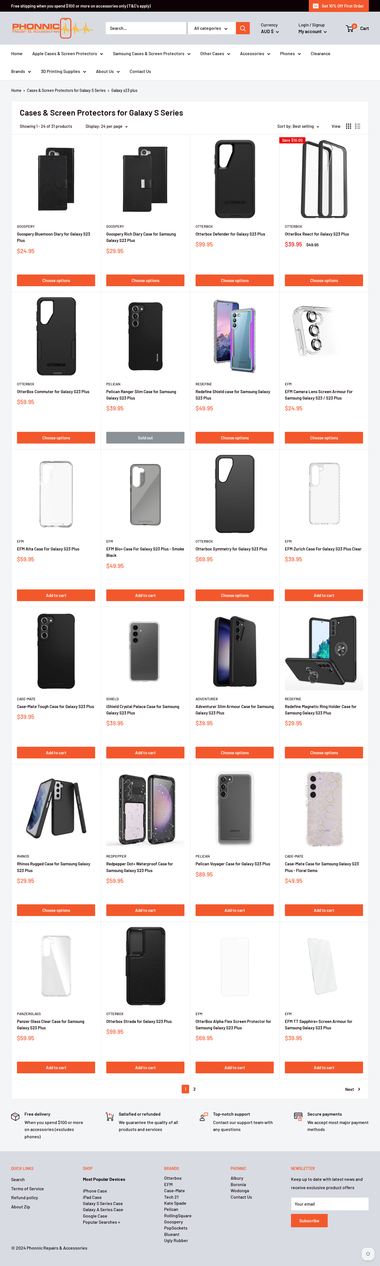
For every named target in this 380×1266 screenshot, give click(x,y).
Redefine (204, 384)
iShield (112, 699)
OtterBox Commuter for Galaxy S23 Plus (53, 391)
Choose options (56, 280)
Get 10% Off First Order (343, 5)
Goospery (26, 226)
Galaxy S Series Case (103, 1203)
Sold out (145, 437)
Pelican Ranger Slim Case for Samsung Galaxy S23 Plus (141, 394)
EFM (288, 384)
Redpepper (116, 856)
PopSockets (175, 1227)
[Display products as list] (357, 126)
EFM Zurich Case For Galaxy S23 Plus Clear (323, 548)
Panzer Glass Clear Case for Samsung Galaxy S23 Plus (50, 1024)
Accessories (252, 53)
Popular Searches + (101, 1222)
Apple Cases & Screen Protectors (64, 53)
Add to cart (56, 595)
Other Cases (212, 53)
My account (310, 31)
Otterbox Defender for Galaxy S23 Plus (230, 233)
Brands (18, 71)
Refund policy (24, 1197)
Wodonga (240, 1190)
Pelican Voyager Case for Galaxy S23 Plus (233, 863)
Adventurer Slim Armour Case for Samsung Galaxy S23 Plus (235, 709)
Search (18, 1179)
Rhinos (23, 856)
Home (17, 53)
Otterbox (204, 226)
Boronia (238, 1184)
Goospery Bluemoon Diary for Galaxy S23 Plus (53, 237)
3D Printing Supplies (60, 71)
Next (349, 1089)
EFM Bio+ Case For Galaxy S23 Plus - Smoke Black (145, 552)
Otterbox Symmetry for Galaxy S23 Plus (231, 548)
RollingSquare (178, 1215)
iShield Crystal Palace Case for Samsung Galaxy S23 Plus (142, 709)
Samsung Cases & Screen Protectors (148, 53)
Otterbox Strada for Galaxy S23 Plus (139, 1021)
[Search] (243, 28)
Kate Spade (175, 1203)
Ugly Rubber (176, 1240)
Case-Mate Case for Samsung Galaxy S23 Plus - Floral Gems (322, 867)
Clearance (320, 53)
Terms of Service (27, 1188)
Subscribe (309, 1220)
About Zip (20, 1206)
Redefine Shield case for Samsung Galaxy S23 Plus (233, 394)
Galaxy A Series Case (103, 1209)
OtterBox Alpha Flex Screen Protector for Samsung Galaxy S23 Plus (233, 1024)
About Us (105, 71)
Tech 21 (171, 1196)
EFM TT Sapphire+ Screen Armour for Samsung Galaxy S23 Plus (318, 1024)
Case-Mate (26, 699)
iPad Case (92, 1197)
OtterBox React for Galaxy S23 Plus (317, 233)
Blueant (171, 1234)
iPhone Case (95, 1190)
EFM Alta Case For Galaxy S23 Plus (48, 548)
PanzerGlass (29, 1014)
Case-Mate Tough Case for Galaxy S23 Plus (55, 706)
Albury (237, 1178)
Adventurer (207, 699)
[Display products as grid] (348, 126)
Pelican (113, 384)
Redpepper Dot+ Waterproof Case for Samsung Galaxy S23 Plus (139, 867)
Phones (287, 53)
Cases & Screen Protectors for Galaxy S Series (66, 90)
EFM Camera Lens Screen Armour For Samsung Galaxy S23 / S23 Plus (319, 394)
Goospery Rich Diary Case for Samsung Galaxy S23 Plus (141, 237)
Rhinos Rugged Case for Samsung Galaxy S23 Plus (53, 867)
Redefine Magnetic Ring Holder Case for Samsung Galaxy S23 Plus (321, 709)
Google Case (95, 1215)
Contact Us (140, 71)
